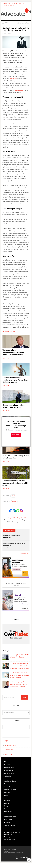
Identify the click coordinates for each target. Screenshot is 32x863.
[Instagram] (21, 510)
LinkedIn (7, 803)
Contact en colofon (8, 6)
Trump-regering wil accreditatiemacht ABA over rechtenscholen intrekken (13, 352)
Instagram (7, 806)
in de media (13, 78)
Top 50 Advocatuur (10, 784)
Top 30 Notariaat (9, 787)
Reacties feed (9, 750)
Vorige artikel (11, 518)
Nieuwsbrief (6, 3)
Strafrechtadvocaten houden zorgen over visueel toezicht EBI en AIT (15, 483)
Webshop (22, 3)
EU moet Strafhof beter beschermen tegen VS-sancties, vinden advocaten (15, 380)
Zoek (25, 697)
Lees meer (5, 358)
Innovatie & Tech (9, 770)
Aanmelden (16, 435)
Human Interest (9, 767)
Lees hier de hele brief (8, 332)
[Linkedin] (14, 510)
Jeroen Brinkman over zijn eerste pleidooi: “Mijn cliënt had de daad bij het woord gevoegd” (19, 666)
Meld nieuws (8, 819)
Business (7, 765)
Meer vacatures (24, 553)
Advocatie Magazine (10, 789)
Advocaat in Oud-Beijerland (11, 535)
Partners (6, 795)
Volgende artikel (21, 518)
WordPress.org (9, 754)
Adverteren (7, 822)
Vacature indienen (9, 825)
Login (6, 740)
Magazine (14, 3)
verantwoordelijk (19, 90)
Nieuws (13, 495)
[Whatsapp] (17, 510)
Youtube (6, 809)
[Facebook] (10, 510)
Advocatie (16, 12)
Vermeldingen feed (10, 745)
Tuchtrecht (7, 776)
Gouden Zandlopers (10, 781)
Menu (6, 23)
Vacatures (7, 792)
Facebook (7, 800)
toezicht (14, 501)
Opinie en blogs (9, 773)
